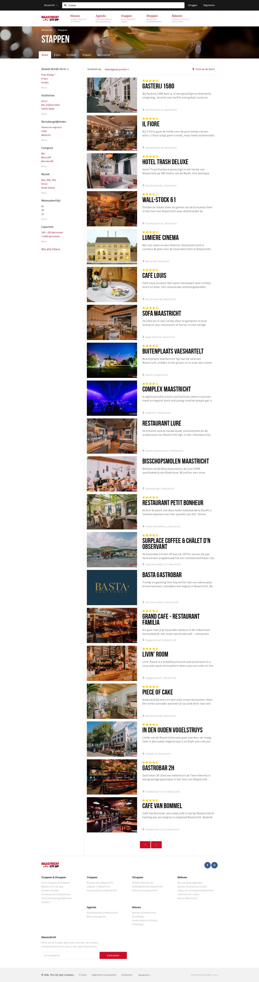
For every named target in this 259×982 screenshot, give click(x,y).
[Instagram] (214, 865)
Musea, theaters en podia (192, 886)
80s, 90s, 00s (48, 179)
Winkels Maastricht (142, 882)
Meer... (44, 87)
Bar (43, 153)
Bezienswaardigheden (190, 882)
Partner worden (50, 890)
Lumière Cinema (160, 237)
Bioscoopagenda (96, 916)
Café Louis (154, 275)
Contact (45, 902)
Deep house (48, 187)
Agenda (91, 907)
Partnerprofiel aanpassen (55, 894)
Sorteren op (94, 69)
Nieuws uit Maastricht (144, 912)
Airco (44, 101)
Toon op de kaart (205, 69)
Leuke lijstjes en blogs (145, 920)
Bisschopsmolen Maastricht (175, 461)
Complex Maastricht (166, 389)
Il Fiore (151, 124)
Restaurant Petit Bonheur (173, 502)
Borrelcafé (47, 161)
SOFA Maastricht (161, 313)
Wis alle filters (50, 249)
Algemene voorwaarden (104, 974)
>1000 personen (50, 236)
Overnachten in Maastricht (102, 890)
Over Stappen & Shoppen (55, 882)
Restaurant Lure (161, 423)
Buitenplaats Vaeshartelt (173, 351)
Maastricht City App (52, 886)
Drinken (71, 55)
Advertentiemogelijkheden (56, 898)
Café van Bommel (162, 805)
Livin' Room (155, 654)
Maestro (46, 135)
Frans (44, 78)
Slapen (86, 55)
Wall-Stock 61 (159, 199)
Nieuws (136, 907)
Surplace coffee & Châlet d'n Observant (176, 543)
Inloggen (192, 5)
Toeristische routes (189, 894)
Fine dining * (48, 74)
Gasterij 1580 (158, 86)
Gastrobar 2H (158, 767)
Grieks (45, 82)
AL (42, 206)
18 (42, 210)
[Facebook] (207, 865)
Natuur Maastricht (188, 898)
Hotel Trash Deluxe (165, 161)
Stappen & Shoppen (53, 877)
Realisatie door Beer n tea (204, 974)
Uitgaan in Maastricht (98, 886)
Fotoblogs (138, 924)
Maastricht (49, 5)
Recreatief (104, 55)
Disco (44, 183)
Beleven (182, 877)
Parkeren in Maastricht (145, 890)
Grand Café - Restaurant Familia (171, 619)
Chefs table (47, 108)
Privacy (83, 974)
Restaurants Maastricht (100, 882)
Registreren (209, 5)
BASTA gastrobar (162, 574)
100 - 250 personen (52, 232)
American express (51, 127)
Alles (45, 55)
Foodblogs (138, 916)
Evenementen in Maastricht (102, 912)
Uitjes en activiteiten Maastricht (196, 890)
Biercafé (46, 157)
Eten (57, 55)
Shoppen (137, 877)
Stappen (92, 877)
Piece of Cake (157, 692)
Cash (44, 131)
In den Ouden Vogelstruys (172, 730)
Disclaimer (127, 974)
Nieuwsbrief (48, 937)
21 (42, 213)
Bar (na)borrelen (50, 104)
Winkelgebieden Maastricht (147, 886)
